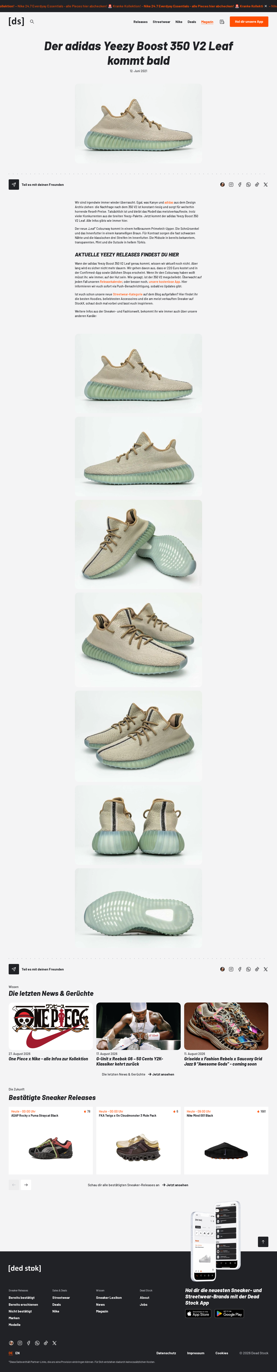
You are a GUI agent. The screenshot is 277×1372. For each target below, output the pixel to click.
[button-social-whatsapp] (248, 184)
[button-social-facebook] (239, 184)
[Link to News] (32, 21)
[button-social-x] (265, 184)
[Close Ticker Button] (265, 6)
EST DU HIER (165, 254)
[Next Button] (26, 1185)
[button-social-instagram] (231, 184)
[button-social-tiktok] (257, 184)
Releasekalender (111, 281)
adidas (168, 202)
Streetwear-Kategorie (128, 294)
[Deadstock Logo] (16, 21)
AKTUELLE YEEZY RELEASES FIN (111, 254)
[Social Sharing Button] (14, 184)
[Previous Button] (14, 1185)
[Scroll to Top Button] (263, 1242)
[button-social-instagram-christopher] (222, 184)
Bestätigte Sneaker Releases (52, 1097)
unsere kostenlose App (164, 281)
